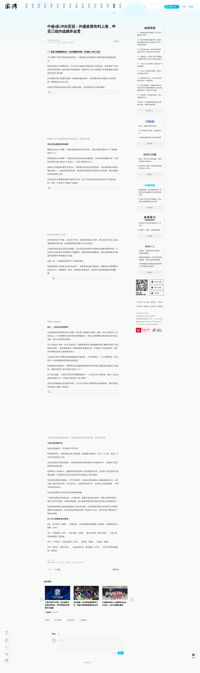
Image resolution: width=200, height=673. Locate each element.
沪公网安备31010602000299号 (146, 316)
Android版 (158, 282)
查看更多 (150, 143)
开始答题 (150, 236)
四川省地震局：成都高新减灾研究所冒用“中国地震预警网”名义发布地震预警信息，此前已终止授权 (149, 87)
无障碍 (191, 7)
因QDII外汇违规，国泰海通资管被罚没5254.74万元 (150, 167)
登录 (184, 7)
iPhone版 (157, 287)
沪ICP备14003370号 (142, 313)
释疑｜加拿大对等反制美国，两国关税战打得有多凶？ (150, 160)
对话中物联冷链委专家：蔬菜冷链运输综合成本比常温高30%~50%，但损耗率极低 (149, 42)
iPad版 (156, 293)
